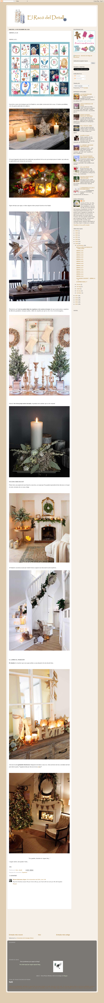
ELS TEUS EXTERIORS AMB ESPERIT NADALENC (87, 157)
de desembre (80, 245)
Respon (15, 883)
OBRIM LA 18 (79, 265)
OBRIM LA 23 (79, 255)
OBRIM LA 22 (79, 257)
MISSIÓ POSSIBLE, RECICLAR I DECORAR (86, 115)
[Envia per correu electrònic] (26, 870)
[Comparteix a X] (29, 870)
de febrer (79, 293)
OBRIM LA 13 (79, 276)
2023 (76, 233)
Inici (39, 935)
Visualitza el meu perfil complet (81, 225)
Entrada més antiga (63, 935)
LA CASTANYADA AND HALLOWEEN (86, 95)
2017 (76, 295)
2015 (76, 300)
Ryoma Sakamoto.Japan (19, 879)
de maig (79, 286)
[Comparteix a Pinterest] (32, 870)
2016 (76, 297)
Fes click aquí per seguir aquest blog (30, 964)
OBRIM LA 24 (79, 252)
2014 (76, 302)
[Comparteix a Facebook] (31, 870)
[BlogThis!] (28, 870)
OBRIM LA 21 (79, 259)
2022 (76, 235)
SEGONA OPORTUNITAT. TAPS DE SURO (87, 177)
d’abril (78, 288)
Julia (83, 201)
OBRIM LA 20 (79, 261)
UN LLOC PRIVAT (84, 167)
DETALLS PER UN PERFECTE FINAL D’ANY (84, 248)
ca (38, 767)
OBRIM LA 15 (79, 272)
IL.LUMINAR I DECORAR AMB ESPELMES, (86, 146)
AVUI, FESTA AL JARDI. (86, 125)
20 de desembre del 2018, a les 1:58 (36, 879)
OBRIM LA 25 (79, 250)
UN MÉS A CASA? (84, 135)
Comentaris (78, 78)
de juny (79, 284)
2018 (76, 243)
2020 (76, 239)
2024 (76, 230)
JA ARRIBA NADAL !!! (81, 281)
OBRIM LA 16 (79, 269)
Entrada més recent (16, 935)
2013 (76, 304)
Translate (85, 87)
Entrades (77, 76)
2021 (76, 237)
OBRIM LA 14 (79, 274)
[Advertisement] (39, 921)
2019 (76, 241)
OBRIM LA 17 (79, 267)
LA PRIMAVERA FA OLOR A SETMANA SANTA (87, 188)
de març (79, 290)
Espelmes (24, 872)
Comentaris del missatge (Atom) (25, 938)
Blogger (65, 975)
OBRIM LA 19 (79, 263)
